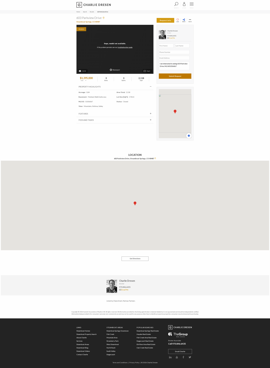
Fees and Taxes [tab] (86, 120)
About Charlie (81, 338)
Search (85, 12)
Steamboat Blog (82, 348)
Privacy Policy (134, 362)
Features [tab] (83, 114)
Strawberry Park (113, 341)
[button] (175, 112)
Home (78, 12)
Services (79, 341)
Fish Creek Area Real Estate (147, 338)
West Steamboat (113, 344)
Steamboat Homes (83, 331)
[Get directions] (189, 136)
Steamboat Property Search (86, 334)
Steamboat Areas (82, 344)
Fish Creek (110, 334)
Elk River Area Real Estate (146, 344)
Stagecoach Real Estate (145, 341)
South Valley (111, 351)
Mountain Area (112, 338)
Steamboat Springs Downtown (118, 331)
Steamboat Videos (83, 351)
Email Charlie (180, 351)
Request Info (165, 20)
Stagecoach (111, 354)
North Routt (111, 348)
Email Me (172, 38)
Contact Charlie (82, 354)
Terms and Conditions (120, 362)
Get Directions (135, 258)
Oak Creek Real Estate (145, 348)
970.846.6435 (171, 36)
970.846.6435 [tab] (125, 287)
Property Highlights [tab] (90, 87)
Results (92, 12)
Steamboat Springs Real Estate (148, 331)
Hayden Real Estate (144, 334)
